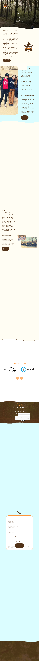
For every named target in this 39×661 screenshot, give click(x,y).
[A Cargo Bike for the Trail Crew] (16, 524)
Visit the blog (19, 545)
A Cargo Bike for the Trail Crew (16, 526)
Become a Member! (6, 60)
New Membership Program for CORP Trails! (19, 541)
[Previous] (17, 378)
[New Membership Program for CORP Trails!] (19, 539)
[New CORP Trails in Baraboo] (15, 529)
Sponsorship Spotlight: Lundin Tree (17, 536)
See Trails (24, 118)
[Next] (21, 378)
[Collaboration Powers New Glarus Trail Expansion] (19, 518)
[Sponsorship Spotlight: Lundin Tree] (17, 534)
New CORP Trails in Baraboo (15, 531)
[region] (19, 371)
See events (5, 249)
